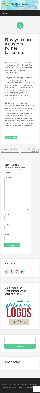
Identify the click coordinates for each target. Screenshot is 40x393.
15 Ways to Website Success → (32, 150)
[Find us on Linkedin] (22, 271)
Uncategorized (11, 138)
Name (7, 214)
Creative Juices (22, 95)
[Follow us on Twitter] (12, 271)
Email (7, 224)
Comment (8, 177)
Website (7, 234)
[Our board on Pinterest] (17, 271)
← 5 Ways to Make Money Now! (9, 150)
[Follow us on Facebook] (6, 271)
